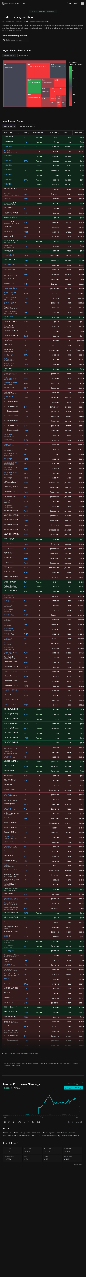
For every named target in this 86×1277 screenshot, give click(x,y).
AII (26, 965)
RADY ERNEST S (9, 945)
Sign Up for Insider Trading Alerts (43, 11)
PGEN (26, 279)
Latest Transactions (9, 126)
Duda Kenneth (8, 595)
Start (69, 1122)
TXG (25, 747)
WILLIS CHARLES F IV (10, 453)
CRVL (26, 979)
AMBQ (26, 899)
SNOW (26, 256)
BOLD (26, 937)
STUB (26, 501)
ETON (26, 993)
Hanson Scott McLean (11, 898)
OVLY (26, 199)
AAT (25, 946)
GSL (26, 875)
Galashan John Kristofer (11, 870)
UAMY (26, 369)
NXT (25, 851)
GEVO (26, 889)
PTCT (26, 672)
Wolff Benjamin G (9, 387)
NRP (26, 1031)
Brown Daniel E (8, 435)
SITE (25, 317)
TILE (26, 922)
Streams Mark (8, 501)
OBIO (26, 941)
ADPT (26, 189)
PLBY (25, 776)
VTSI (26, 137)
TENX (26, 714)
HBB (26, 213)
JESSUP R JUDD (9, 978)
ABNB (26, 374)
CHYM (26, 402)
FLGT (26, 151)
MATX (26, 293)
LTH (26, 790)
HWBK (26, 1008)
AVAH (26, 483)
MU (26, 341)
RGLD (26, 393)
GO (26, 885)
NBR (25, 894)
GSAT (26, 388)
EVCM (26, 246)
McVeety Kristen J (9, 354)
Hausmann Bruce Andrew (11, 922)
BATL (26, 539)
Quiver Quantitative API (57, 1063)
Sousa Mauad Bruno (10, 288)
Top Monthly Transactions (27, 126)
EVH (26, 927)
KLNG (26, 781)
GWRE (26, 312)
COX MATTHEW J (10, 293)
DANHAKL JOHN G (10, 789)
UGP (25, 956)
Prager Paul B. (8, 274)
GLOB (26, 308)
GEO (25, 861)
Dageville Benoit (9, 255)
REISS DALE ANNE (10, 264)
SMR (25, 974)
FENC (26, 222)
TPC (25, 265)
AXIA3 (26, 662)
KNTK (26, 284)
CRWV (26, 355)
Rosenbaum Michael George (11, 312)
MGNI (26, 572)
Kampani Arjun (8, 837)
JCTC (26, 913)
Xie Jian (6, 865)
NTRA (26, 194)
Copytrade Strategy (74, 1088)
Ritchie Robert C (9, 964)
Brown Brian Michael (10, 652)
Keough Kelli (8, 506)
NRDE (26, 710)
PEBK (26, 989)
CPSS (26, 397)
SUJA (26, 762)
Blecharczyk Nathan (10, 373)
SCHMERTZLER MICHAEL (11, 671)
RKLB (26, 795)
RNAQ (26, 260)
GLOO (26, 322)
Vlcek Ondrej (8, 818)
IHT (26, 350)
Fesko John (7, 193)
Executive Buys (23, 55)
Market (77, 1122)
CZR (25, 932)
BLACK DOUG (8, 316)
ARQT (26, 227)
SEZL (26, 785)
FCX (26, 345)
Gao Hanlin (7, 151)
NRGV (26, 804)
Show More (78, 1164)
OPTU (26, 147)
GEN (25, 818)
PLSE (25, 582)
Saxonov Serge (8, 747)
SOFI (26, 506)
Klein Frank (7, 794)
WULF (26, 274)
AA (26, 960)
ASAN (26, 847)
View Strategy (73, 1084)
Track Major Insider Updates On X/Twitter (36, 22)
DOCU (26, 208)
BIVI (26, 204)
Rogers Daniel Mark (10, 846)
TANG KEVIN (8, 936)
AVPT (26, 653)
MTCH (26, 1022)
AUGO (26, 289)
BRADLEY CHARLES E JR (11, 397)
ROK (25, 237)
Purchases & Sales (8, 55)
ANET (26, 596)
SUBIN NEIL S (8, 146)
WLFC (26, 454)
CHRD (26, 435)
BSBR (26, 814)
